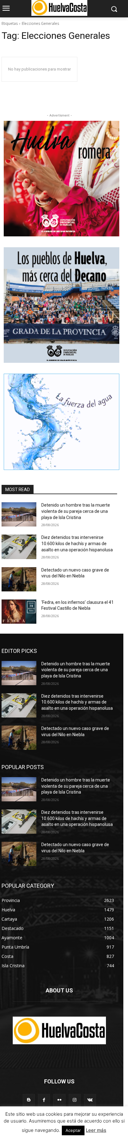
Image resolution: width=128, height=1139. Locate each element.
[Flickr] (59, 1100)
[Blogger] (29, 1100)
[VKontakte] (90, 1100)
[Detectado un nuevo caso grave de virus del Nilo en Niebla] (19, 579)
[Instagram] (75, 1100)
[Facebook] (44, 1100)
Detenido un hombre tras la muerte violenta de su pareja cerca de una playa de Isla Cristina (75, 511)
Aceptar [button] (73, 1130)
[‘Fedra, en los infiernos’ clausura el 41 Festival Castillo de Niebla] (19, 611)
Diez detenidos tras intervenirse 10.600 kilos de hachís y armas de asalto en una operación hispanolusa (77, 543)
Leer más (96, 1130)
